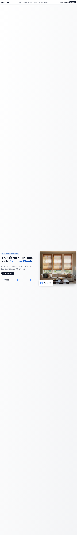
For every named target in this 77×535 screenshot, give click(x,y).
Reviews (30, 2)
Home (20, 2)
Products (46, 2)
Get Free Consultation (7, 273)
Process (35, 2)
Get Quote (72, 2)
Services (25, 2)
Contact (41, 2)
